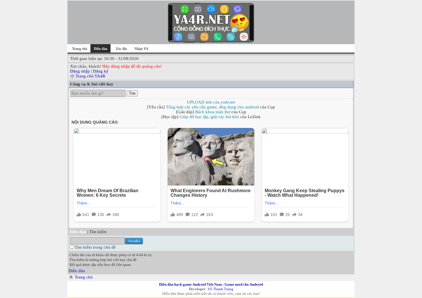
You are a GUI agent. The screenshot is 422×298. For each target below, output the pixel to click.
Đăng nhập (80, 71)
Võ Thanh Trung (220, 289)
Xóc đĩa (121, 49)
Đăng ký (101, 71)
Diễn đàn (77, 270)
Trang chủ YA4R (90, 76)
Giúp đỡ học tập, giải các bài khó (209, 116)
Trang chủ (79, 49)
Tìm (132, 93)
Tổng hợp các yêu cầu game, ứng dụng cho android (212, 107)
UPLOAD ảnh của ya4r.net (211, 102)
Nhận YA (141, 49)
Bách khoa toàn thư (212, 112)
